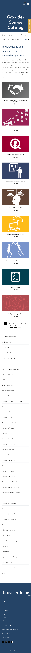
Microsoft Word (7, 525)
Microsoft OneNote (8, 449)
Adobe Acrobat (7, 342)
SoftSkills (5, 546)
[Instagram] (12, 642)
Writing (4, 573)
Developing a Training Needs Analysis (15, 181)
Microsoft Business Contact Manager (13, 401)
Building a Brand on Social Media (15, 128)
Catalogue (5, 606)
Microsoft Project (7, 466)
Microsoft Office (7, 417)
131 (15, 326)
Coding (4, 364)
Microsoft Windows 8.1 (9, 519)
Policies (4, 617)
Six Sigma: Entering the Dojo (15, 314)
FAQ (3, 621)
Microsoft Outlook (7, 455)
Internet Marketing (8, 390)
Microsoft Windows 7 (8, 509)
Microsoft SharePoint (8, 476)
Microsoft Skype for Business (11, 492)
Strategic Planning (15, 287)
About (4, 614)
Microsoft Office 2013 (8, 433)
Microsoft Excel (6, 407)
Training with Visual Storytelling (15, 207)
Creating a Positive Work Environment (15, 260)
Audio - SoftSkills (7, 353)
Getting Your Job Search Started (15, 154)
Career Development (8, 358)
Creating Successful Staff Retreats (15, 234)
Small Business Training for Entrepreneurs (15, 541)
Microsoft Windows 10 (9, 503)
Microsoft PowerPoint (8, 460)
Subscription (6, 551)
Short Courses (6, 535)
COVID (4, 380)
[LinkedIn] (9, 642)
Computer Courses (7, 374)
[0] (24, 4)
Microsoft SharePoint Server (11, 487)
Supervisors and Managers (10, 557)
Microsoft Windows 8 (8, 514)
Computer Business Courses (10, 369)
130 (11, 326)
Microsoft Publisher (8, 471)
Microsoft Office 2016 (8, 439)
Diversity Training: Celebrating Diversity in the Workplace (15, 101)
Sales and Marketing (8, 530)
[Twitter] (6, 642)
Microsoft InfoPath (7, 412)
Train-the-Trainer (7, 562)
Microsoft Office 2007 (9, 423)
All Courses (5, 347)
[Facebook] (3, 642)
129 (26, 323)
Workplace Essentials (8, 568)
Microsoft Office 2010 (8, 428)
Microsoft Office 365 (8, 444)
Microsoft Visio (6, 498)
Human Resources (7, 385)
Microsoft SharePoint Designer (11, 482)
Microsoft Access (7, 396)
